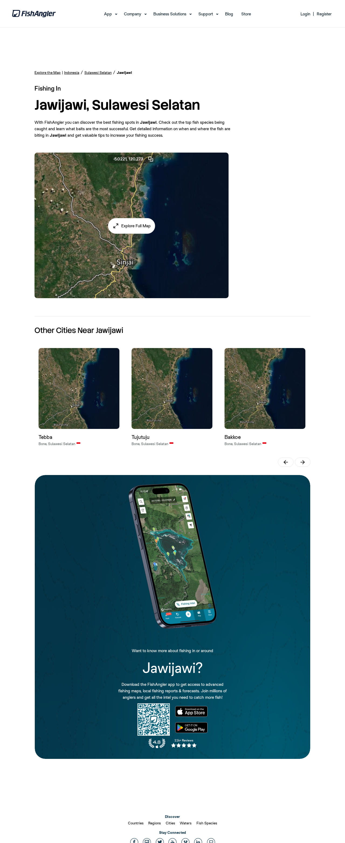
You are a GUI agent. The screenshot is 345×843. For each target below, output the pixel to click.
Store (246, 14)
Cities (170, 823)
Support (205, 14)
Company (132, 14)
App (108, 14)
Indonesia (71, 72)
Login (305, 14)
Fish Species (206, 823)
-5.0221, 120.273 (128, 159)
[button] (131, 226)
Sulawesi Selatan (98, 72)
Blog (229, 14)
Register (324, 14)
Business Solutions (169, 14)
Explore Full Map (136, 226)
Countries (136, 823)
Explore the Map (47, 72)
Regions (154, 823)
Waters (186, 823)
